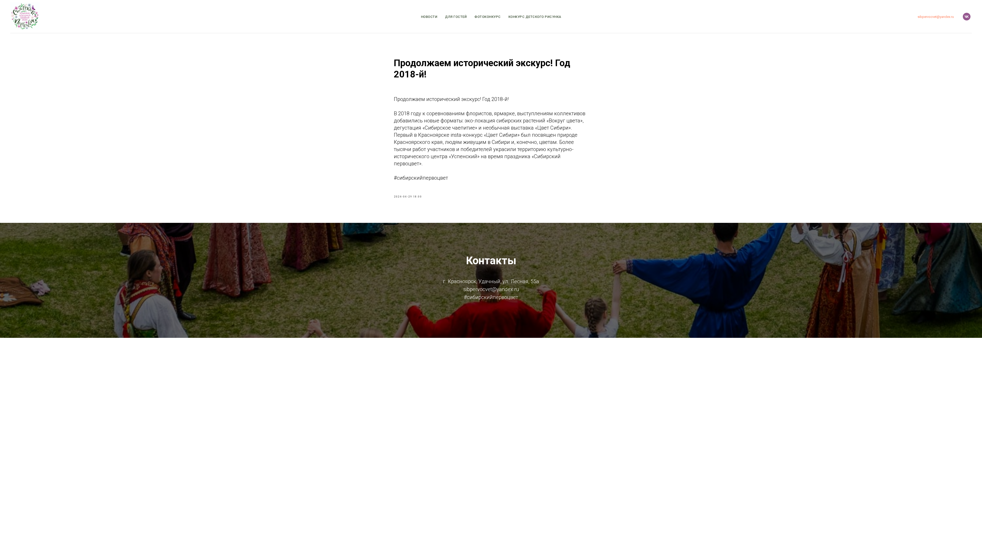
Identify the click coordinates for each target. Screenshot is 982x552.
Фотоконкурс (487, 17)
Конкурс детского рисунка (534, 17)
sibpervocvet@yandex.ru (936, 17)
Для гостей (456, 17)
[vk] (966, 16)
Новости (429, 17)
